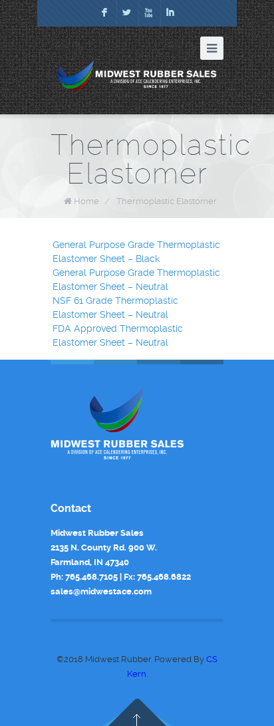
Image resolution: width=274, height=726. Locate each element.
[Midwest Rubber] (137, 75)
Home (86, 201)
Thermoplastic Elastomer (166, 201)
